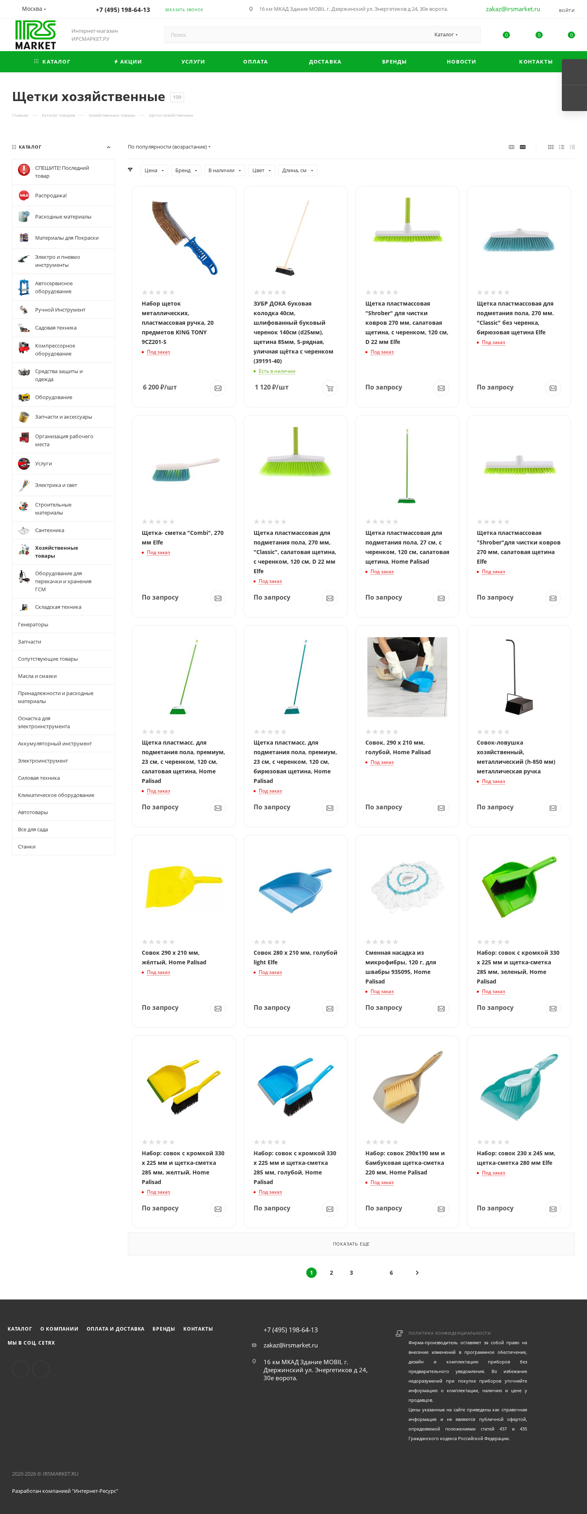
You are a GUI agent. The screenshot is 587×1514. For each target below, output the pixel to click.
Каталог (20, 1328)
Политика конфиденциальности (450, 1333)
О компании (59, 1328)
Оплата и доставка (116, 1328)
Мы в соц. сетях (31, 1342)
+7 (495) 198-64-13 (123, 10)
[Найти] (471, 34)
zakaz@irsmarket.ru (513, 9)
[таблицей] (572, 146)
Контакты (198, 1328)
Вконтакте (20, 1369)
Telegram (41, 1369)
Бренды (164, 1328)
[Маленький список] (511, 146)
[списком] (561, 146)
